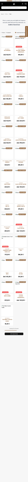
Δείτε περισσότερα (14, 333)
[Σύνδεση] (22, 4)
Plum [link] (10, 14)
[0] (26, 4)
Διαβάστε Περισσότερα (14, 24)
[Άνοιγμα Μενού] (6, 4)
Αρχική (2, 14)
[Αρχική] (14, 4)
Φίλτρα (3, 32)
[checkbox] (15, 32)
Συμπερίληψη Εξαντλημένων (22, 32)
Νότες (6, 14)
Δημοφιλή (9, 32)
